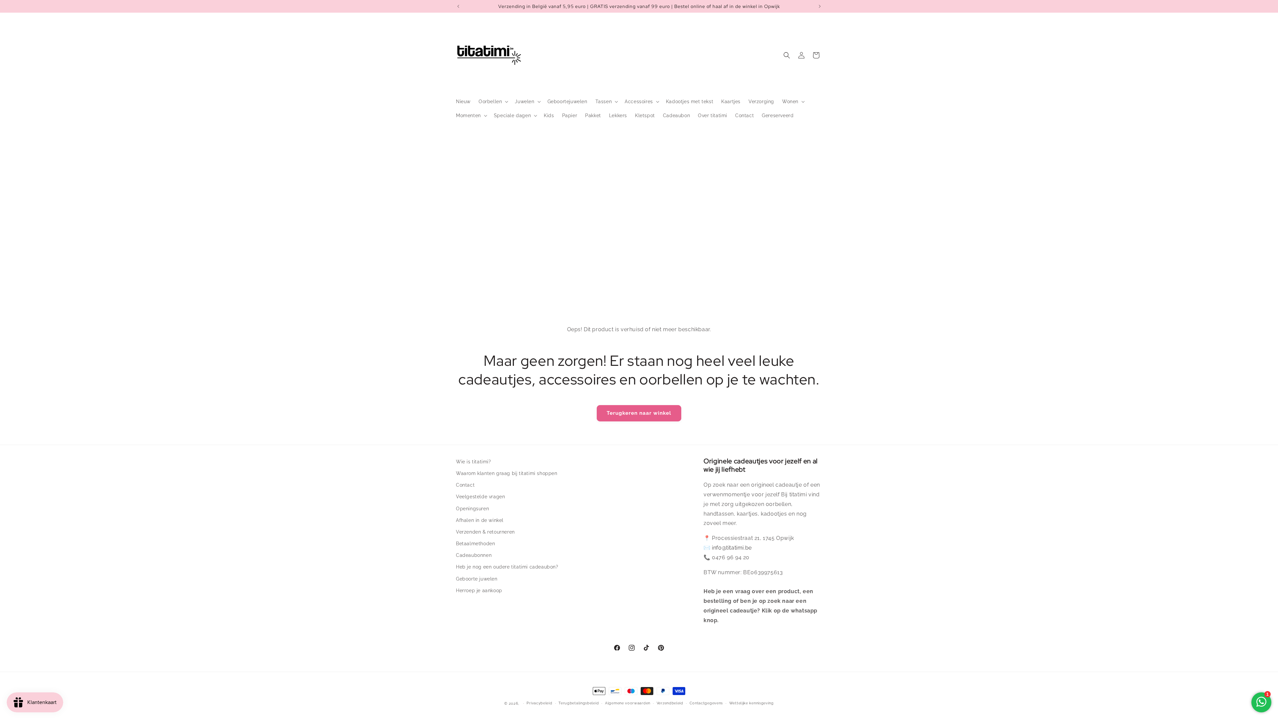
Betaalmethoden (475, 543)
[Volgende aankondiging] (819, 6)
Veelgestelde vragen (480, 496)
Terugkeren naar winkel (639, 413)
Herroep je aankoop (479, 590)
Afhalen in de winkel (480, 520)
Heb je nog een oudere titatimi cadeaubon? (507, 567)
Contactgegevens (706, 703)
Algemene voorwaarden (627, 703)
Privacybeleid (539, 703)
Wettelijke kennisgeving (751, 703)
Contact (465, 485)
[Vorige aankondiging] (458, 6)
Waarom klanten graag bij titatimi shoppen (506, 473)
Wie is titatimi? (473, 461)
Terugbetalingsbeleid (578, 703)
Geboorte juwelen (477, 579)
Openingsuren (472, 508)
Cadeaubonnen (474, 555)
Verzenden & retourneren (485, 532)
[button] (493, 102)
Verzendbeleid (670, 703)
